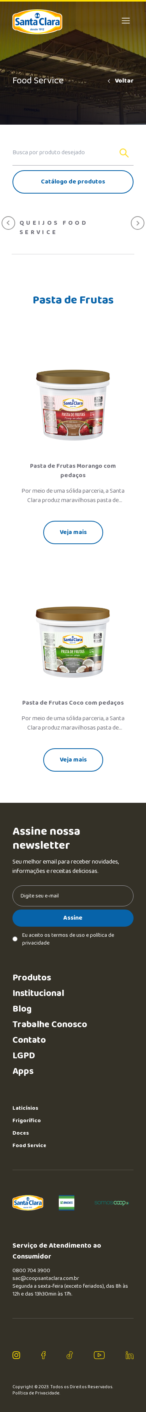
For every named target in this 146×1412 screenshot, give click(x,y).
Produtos (31, 977)
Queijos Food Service (53, 228)
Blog (22, 1009)
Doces (20, 1133)
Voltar (124, 81)
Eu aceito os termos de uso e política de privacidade (68, 939)
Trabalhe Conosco (49, 1024)
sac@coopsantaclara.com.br (45, 1278)
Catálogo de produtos (73, 182)
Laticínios (25, 1108)
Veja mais (73, 532)
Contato (29, 1040)
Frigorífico (26, 1120)
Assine (73, 918)
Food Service (29, 1145)
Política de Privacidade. (36, 1393)
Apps (22, 1071)
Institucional (38, 993)
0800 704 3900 (31, 1271)
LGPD (23, 1055)
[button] (8, 223)
